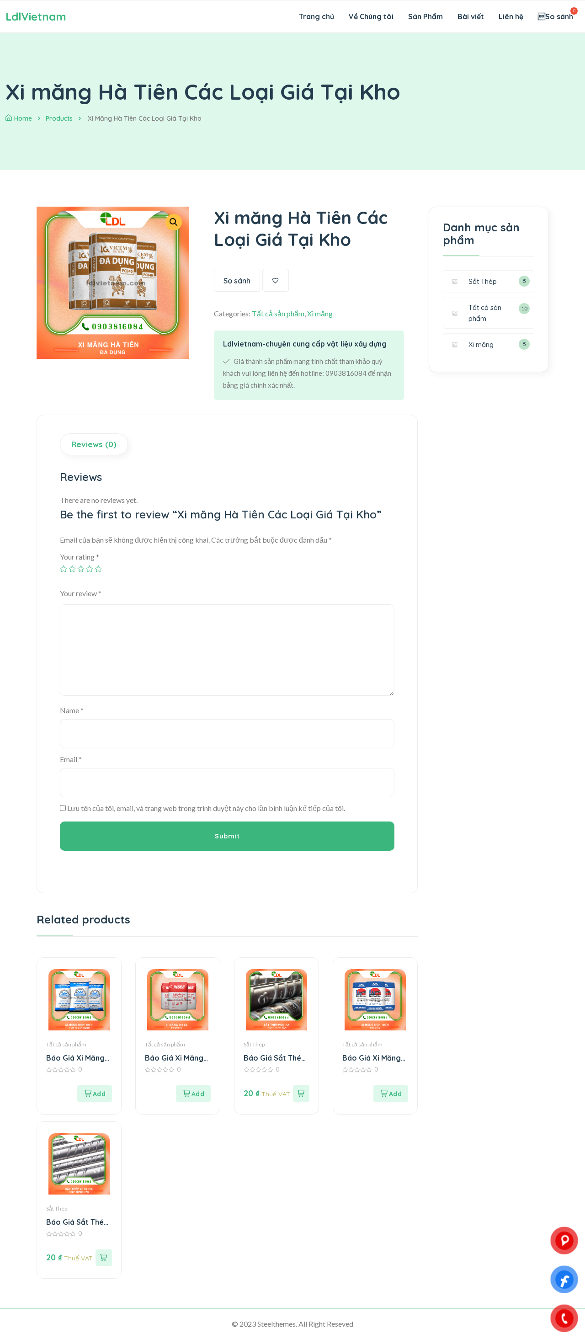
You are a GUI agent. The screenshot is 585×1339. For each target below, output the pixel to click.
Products (59, 118)
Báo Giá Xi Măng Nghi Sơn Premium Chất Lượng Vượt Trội (374, 1058)
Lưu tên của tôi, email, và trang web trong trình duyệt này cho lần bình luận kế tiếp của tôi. (206, 808)
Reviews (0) (94, 444)
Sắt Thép (254, 1044)
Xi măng (320, 313)
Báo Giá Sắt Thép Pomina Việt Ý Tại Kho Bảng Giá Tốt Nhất (275, 1058)
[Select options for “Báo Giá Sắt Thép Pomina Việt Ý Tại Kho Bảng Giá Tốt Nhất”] (301, 1093)
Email (71, 759)
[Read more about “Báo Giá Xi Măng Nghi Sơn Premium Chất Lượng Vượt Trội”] (390, 1093)
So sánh (236, 280)
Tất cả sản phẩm (278, 313)
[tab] (95, 444)
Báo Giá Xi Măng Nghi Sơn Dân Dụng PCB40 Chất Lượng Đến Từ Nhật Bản (77, 1058)
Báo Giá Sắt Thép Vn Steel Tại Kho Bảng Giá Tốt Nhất (79, 1222)
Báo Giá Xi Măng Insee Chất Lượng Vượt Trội (175, 1058)
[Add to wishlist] (275, 280)
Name (72, 710)
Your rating (79, 556)
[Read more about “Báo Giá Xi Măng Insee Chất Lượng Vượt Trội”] (193, 1093)
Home (23, 118)
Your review (80, 593)
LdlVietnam (35, 16)
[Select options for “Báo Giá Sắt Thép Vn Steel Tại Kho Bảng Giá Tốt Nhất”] (104, 1257)
